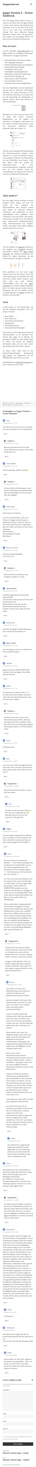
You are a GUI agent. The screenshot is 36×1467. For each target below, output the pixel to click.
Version (20, 405)
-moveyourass (11, 588)
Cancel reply (32, 1380)
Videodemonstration (23, 362)
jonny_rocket (11, 643)
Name (4, 1414)
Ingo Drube (7, 355)
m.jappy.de (21, 249)
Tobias (8, 829)
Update (16, 405)
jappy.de (21, 247)
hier (26, 34)
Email (5, 1421)
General (28, 403)
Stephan (10, 441)
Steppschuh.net (11, 4)
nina (20, 1380)
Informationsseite (23, 51)
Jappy (9, 405)
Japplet (22, 293)
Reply (5, 434)
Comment (6, 1390)
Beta (6, 405)
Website (5, 1429)
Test (12, 405)
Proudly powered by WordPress (11, 1464)
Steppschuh (20, 403)
